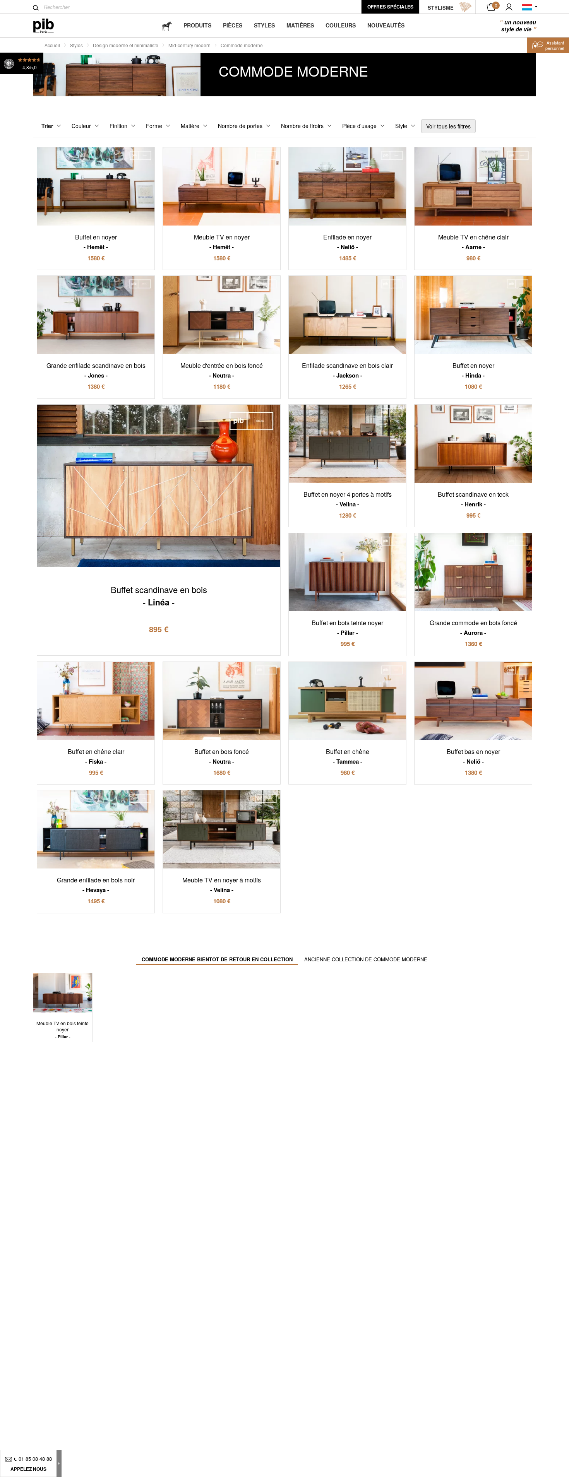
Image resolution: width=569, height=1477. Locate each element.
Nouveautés (385, 25)
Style (401, 126)
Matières (300, 25)
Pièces (232, 25)
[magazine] (167, 25)
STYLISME (441, 7)
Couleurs (341, 25)
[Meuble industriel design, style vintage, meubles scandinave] (50, 25)
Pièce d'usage (359, 126)
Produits (197, 25)
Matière (190, 126)
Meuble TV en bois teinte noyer (62, 1029)
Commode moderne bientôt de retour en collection (217, 959)
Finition (118, 126)
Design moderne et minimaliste (125, 45)
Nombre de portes (240, 126)
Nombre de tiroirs (302, 126)
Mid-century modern (189, 45)
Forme (154, 126)
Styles (264, 25)
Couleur (81, 126)
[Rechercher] (36, 7)
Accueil (52, 45)
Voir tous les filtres (448, 126)
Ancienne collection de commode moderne (365, 959)
